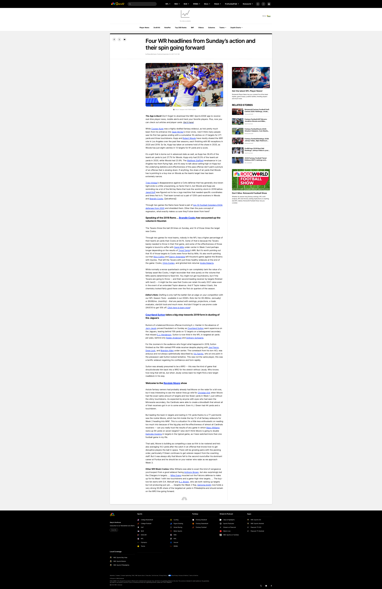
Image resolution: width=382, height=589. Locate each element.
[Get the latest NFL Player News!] (251, 77)
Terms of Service (193, 575)
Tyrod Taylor (184, 250)
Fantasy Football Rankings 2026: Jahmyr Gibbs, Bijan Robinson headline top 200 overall (257, 140)
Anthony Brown (191, 472)
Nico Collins (159, 257)
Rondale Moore (172, 383)
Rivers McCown (151, 54)
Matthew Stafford (195, 160)
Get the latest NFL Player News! (247, 91)
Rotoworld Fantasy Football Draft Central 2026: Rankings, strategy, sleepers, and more (257, 110)
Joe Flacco (214, 347)
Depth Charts (235, 28)
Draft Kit (157, 28)
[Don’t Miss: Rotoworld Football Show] (251, 179)
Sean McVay (178, 132)
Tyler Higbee (151, 183)
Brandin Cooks (156, 198)
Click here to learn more (179, 307)
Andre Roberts (207, 263)
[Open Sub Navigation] (170, 3)
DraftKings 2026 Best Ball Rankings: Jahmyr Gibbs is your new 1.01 (256, 149)
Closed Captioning (126, 575)
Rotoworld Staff (249, 114)
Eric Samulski (248, 163)
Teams (222, 28)
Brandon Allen (167, 350)
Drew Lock (150, 350)
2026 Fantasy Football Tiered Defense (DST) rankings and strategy (256, 159)
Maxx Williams (213, 427)
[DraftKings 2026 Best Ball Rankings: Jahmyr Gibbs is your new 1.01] (237, 150)
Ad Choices (155, 575)
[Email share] (125, 39)
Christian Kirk (204, 393)
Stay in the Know (115, 522)
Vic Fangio (198, 354)
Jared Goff (150, 192)
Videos (201, 28)
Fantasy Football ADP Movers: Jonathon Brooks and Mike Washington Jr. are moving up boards (256, 120)
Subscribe (114, 530)
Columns (211, 28)
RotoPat (167, 28)
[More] (258, 4)
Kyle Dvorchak (249, 124)
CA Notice (185, 575)
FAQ (133, 575)
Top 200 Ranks (180, 28)
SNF (192, 28)
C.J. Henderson (164, 334)
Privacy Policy (163, 575)
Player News (144, 28)
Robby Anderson (174, 338)
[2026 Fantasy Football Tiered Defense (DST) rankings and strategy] (237, 160)
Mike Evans (176, 475)
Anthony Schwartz (194, 338)
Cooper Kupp (157, 129)
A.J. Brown (184, 482)
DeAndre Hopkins (154, 434)
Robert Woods (189, 138)
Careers (118, 575)
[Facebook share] (114, 39)
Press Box (148, 575)
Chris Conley (168, 263)
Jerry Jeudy (151, 328)
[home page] (118, 4)
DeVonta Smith (204, 485)
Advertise (112, 575)
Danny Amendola (177, 257)
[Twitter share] (119, 39)
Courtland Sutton (155, 314)
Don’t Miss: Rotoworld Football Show (249, 193)
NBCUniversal (120, 578)
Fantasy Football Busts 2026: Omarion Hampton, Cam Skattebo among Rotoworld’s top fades (257, 130)
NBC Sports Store (140, 575)
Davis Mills (179, 247)
